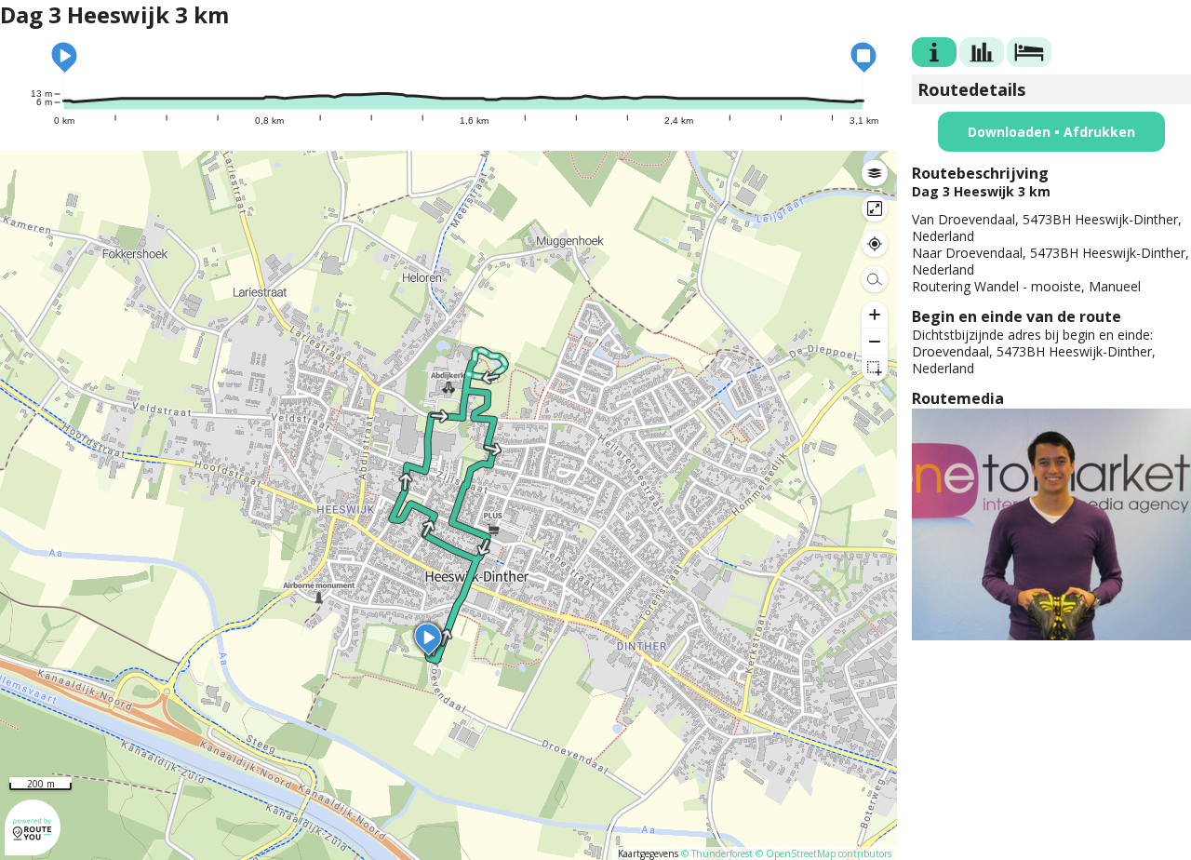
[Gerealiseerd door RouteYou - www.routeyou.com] (32, 846)
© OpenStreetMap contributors (823, 853)
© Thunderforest (717, 853)
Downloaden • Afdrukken (1051, 132)
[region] (448, 505)
